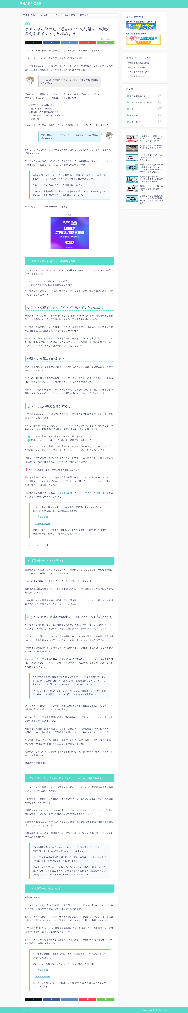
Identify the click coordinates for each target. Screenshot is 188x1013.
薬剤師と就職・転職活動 (146, 102)
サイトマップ (27, 1010)
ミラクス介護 (65, 493)
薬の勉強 (145, 115)
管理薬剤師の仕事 (145, 96)
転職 (27, 24)
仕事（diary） (145, 122)
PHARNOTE (30, 3)
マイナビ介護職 (92, 493)
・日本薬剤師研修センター (137, 72)
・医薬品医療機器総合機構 (137, 63)
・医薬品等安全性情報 (135, 67)
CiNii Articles (139, 76)
